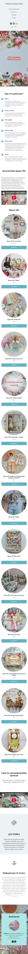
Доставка (14, 15)
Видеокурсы (14, 12)
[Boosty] (17, 24)
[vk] (11, 24)
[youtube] (14, 24)
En (12, 26)
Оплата (14, 17)
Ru (15, 26)
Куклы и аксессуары (14, 9)
